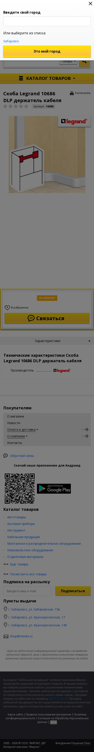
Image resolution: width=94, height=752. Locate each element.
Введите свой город (21, 12)
